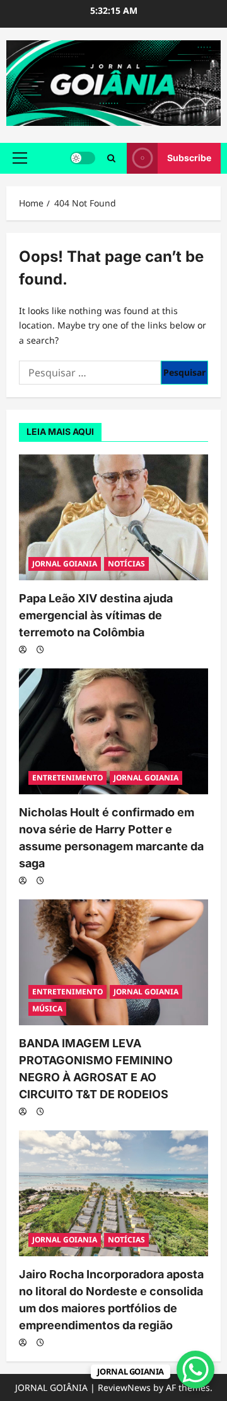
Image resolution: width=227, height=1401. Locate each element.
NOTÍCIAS (126, 563)
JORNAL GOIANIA (64, 563)
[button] (19, 158)
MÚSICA (47, 1008)
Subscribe (189, 157)
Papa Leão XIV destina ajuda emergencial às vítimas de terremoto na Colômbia (96, 615)
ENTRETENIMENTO (67, 777)
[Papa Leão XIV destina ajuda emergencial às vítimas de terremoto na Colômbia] (113, 517)
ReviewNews (124, 1387)
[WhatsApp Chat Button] (195, 1369)
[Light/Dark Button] (82, 158)
